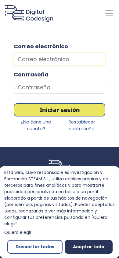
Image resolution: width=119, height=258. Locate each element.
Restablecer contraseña (82, 125)
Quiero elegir (17, 232)
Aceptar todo (88, 247)
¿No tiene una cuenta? (36, 125)
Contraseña (31, 74)
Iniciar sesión (60, 109)
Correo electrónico (41, 46)
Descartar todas (35, 247)
